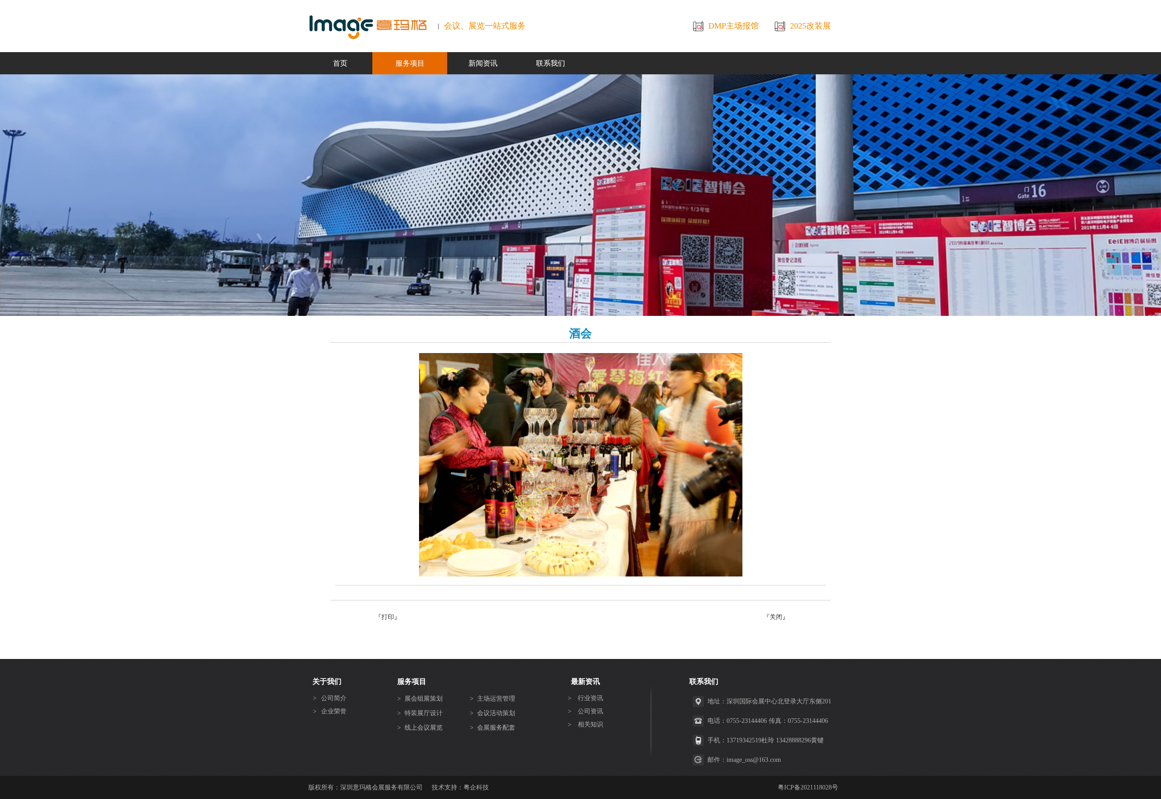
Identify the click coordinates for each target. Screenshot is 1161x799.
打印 (387, 617)
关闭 (776, 617)
